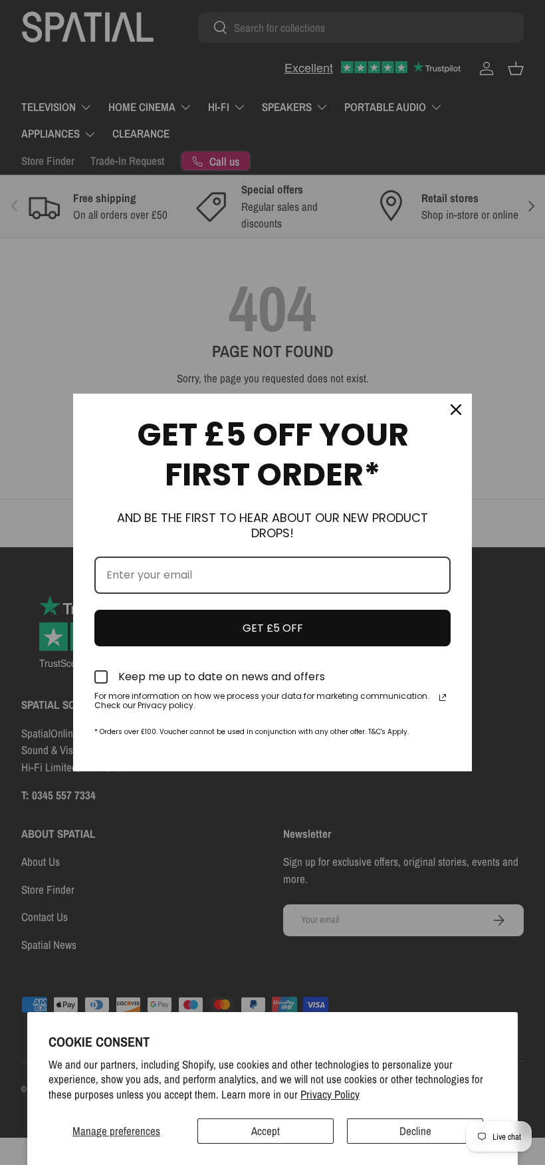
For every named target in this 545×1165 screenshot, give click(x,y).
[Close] (456, 410)
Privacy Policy (330, 1094)
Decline (415, 1130)
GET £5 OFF (273, 628)
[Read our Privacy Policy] (443, 698)
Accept (265, 1130)
